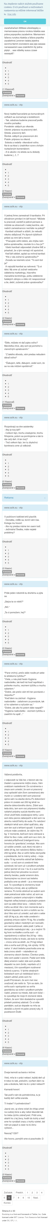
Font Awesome (31, 1217)
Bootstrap (6, 1214)
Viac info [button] (11, 14)
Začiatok (8, 1192)
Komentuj (7, 92)
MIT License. (19, 1217)
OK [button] (25, 21)
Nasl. (35, 1197)
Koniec (7, 1202)
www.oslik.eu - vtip (13, 104)
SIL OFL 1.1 (12, 1220)
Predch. (19, 1192)
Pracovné (20, 95)
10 (28, 1197)
